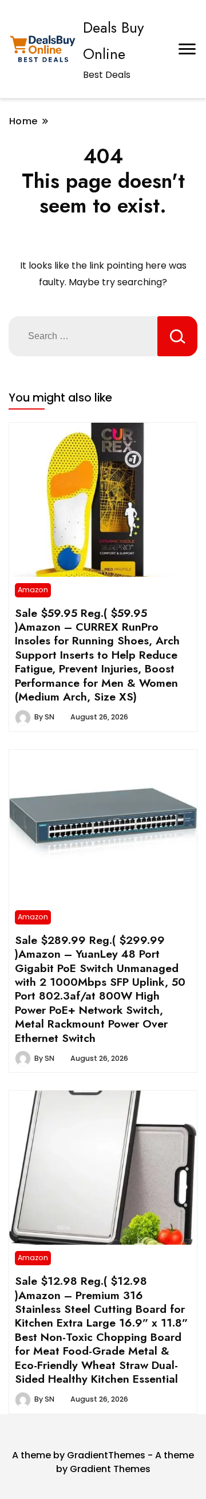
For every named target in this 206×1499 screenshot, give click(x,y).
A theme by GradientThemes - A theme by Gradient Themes (103, 1462)
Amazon (33, 590)
